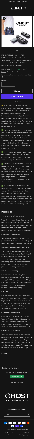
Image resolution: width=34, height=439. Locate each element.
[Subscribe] (28, 414)
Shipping (3, 71)
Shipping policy (23, 435)
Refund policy (15, 432)
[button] (4, 8)
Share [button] (5, 353)
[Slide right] (21, 50)
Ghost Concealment (16, 429)
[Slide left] (13, 50)
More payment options (17, 101)
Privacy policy (25, 432)
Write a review (17, 376)
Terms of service (12, 435)
